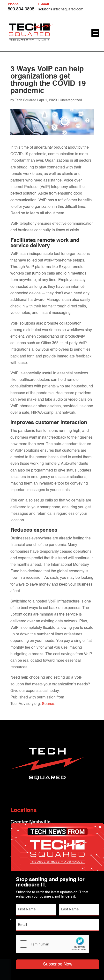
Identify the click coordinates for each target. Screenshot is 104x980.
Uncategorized (71, 100)
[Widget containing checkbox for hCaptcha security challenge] (52, 944)
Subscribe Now (57, 964)
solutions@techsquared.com (60, 9)
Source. (48, 704)
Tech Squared (25, 100)
